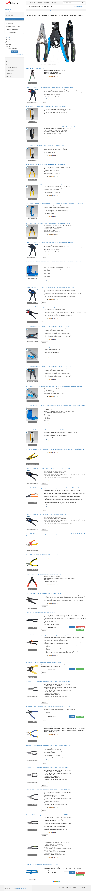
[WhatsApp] (57, 881)
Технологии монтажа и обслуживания (11, 22)
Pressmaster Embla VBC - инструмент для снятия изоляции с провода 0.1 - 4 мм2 (48, 514)
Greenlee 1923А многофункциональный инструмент (40, 612)
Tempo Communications (12, 48)
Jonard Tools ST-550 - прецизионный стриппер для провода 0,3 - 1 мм (45, 145)
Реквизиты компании (11, 67)
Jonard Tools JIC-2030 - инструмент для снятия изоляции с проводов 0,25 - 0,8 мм (48, 223)
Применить (14, 51)
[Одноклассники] (55, 881)
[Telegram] (59, 881)
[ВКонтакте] (53, 881)
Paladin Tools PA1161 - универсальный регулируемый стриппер (43, 574)
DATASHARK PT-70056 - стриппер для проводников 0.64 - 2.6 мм (43, 662)
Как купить (46, 2)
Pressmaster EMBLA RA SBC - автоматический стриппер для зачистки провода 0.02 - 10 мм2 (51, 242)
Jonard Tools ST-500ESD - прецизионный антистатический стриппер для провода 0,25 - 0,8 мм (51, 126)
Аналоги (44, 80)
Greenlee (8, 39)
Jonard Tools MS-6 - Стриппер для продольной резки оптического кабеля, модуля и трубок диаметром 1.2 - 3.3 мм (55, 262)
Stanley (8, 46)
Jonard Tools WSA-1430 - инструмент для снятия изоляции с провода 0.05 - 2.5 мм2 (48, 366)
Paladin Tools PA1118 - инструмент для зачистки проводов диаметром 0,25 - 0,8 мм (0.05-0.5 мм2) (52, 488)
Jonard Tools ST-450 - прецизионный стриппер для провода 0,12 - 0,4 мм (46, 430)
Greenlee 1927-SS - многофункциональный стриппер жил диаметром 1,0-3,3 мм (48, 681)
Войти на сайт (8, 9)
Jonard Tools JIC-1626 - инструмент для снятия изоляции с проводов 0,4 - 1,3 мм (47, 164)
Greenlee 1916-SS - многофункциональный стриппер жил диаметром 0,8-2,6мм (47, 767)
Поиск (82, 2)
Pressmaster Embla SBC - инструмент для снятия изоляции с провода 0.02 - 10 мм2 (48, 468)
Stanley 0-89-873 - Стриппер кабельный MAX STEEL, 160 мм (42, 555)
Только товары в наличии (49, 64)
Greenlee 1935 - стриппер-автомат (35, 68)
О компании (32, 2)
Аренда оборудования (11, 64)
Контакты (54, 2)
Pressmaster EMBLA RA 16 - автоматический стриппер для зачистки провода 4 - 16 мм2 (50, 87)
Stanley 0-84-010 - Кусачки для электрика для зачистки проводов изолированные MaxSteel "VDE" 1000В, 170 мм (55, 534)
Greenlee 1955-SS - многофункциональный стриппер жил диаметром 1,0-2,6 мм (48, 815)
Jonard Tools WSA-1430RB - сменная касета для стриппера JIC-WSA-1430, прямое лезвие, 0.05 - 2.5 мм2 (54, 386)
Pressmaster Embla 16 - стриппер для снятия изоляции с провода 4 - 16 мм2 (47, 307)
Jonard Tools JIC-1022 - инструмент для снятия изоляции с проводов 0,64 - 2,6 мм (48, 184)
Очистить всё (19, 54)
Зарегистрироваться (10, 11)
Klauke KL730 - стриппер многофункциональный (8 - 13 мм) (42, 864)
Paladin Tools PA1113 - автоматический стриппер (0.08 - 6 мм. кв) (43, 593)
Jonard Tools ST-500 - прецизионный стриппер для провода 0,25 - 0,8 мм (46, 106)
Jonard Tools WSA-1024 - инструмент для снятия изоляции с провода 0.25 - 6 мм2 (48, 326)
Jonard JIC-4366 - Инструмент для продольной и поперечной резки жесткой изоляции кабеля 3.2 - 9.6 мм (54, 203)
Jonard (8, 41)
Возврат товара (10, 70)
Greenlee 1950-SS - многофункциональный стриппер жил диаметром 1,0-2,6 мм (48, 790)
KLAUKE (8, 43)
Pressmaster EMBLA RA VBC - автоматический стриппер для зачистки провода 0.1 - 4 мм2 (50, 287)
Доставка (39, 2)
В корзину (72, 627)
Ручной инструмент (11, 32)
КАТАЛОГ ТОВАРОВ (11, 19)
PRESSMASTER (9, 44)
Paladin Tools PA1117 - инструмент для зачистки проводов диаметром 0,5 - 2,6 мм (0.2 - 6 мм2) (51, 635)
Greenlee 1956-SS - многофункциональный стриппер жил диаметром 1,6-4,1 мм (48, 840)
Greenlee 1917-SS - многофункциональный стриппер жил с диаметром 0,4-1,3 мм (48, 745)
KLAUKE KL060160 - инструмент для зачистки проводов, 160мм (43, 726)
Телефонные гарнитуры (12, 29)
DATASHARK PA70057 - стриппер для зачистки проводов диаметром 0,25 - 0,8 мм (48, 706)
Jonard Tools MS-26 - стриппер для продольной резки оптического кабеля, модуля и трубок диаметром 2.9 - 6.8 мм (55, 406)
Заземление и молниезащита (13, 26)
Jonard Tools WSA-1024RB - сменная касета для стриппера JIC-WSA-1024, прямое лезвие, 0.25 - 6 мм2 (53, 347)
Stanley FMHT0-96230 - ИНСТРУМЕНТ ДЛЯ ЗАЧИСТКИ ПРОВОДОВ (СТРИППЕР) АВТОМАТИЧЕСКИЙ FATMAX (55, 449)
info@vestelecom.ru (78, 6)
